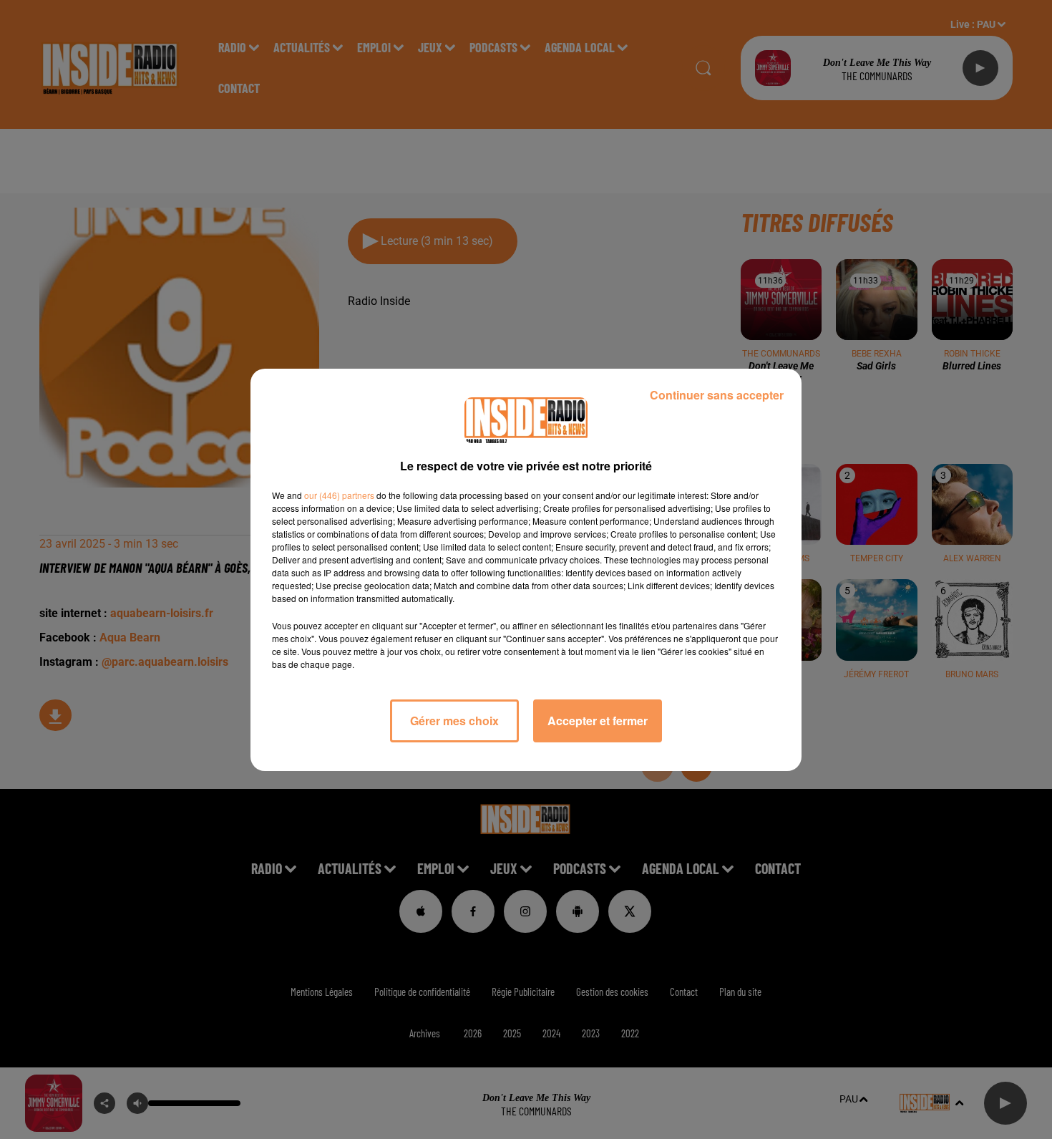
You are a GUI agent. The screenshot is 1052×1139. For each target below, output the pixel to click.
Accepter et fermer (597, 720)
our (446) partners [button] (339, 495)
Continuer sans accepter (717, 395)
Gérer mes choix (454, 720)
